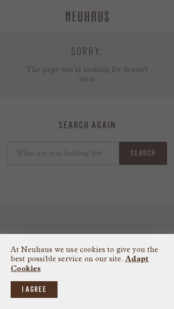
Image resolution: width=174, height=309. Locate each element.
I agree (34, 289)
